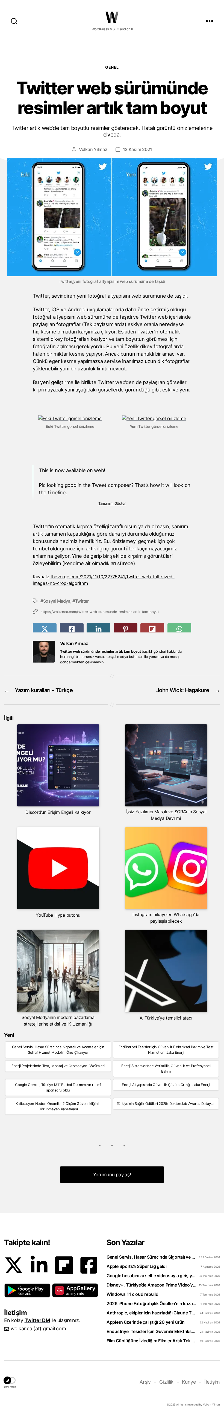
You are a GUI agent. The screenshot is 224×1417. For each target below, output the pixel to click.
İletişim (212, 1382)
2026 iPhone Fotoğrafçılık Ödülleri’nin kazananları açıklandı (152, 1303)
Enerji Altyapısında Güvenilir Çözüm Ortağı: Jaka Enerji (166, 1084)
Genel (112, 67)
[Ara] (14, 21)
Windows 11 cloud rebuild (132, 1294)
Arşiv (145, 1382)
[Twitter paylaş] (45, 629)
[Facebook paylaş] (72, 629)
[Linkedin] (39, 1265)
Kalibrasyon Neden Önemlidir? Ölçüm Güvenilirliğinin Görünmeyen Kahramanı (58, 1106)
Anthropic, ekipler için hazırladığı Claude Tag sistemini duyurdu (152, 1313)
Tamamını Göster (112, 503)
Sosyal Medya (56, 601)
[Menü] (210, 21)
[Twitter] (13, 1265)
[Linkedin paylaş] (98, 629)
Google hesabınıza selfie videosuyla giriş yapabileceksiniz (152, 1275)
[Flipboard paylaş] (152, 629)
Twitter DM (37, 1320)
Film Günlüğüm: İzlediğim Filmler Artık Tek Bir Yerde (152, 1340)
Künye (189, 1382)
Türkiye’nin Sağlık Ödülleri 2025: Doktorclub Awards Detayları (166, 1103)
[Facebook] (88, 1265)
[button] (27, 1290)
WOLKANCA (112, 17)
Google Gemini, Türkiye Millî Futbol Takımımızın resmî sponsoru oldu (58, 1087)
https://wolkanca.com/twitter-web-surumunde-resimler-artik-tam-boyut (99, 611)
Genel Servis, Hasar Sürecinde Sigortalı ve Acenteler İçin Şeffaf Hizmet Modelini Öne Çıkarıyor (58, 1050)
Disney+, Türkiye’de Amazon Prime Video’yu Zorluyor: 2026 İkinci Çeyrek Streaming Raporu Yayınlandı (152, 1285)
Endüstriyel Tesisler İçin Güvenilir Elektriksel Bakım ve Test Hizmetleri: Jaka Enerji (166, 1050)
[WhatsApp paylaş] (179, 629)
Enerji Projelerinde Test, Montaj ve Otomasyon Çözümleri (58, 1066)
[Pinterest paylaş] (125, 629)
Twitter (82, 601)
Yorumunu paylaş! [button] (112, 1174)
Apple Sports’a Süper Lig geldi (137, 1266)
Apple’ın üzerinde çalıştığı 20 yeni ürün (146, 1322)
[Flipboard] (64, 1265)
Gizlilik (166, 1382)
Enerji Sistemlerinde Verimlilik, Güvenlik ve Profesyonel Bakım (166, 1068)
